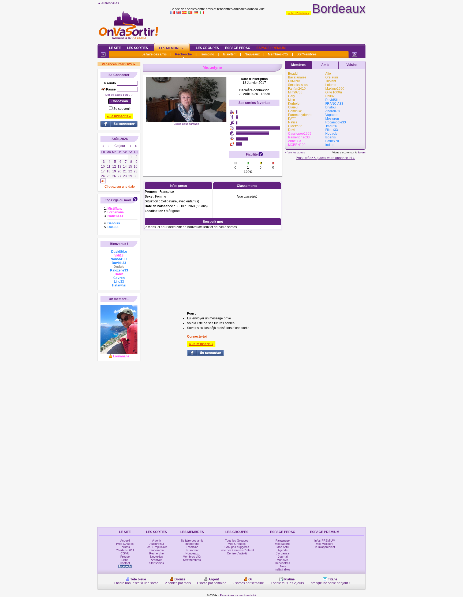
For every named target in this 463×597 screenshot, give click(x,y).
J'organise (282, 553)
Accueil (125, 540)
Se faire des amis (154, 54)
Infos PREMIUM (324, 540)
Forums (125, 547)
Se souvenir (122, 109)
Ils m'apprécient (325, 547)
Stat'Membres (306, 54)
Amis (325, 65)
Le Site (115, 48)
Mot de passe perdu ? (119, 94)
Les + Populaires (156, 547)
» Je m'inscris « (298, 13)
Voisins (351, 65)
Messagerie (282, 543)
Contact (125, 563)
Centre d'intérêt (237, 553)
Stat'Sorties (156, 563)
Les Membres (171, 48)
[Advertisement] (267, 28)
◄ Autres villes (108, 3)
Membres (298, 65)
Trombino (207, 54)
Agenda (282, 550)
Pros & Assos (125, 543)
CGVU (125, 553)
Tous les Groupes (236, 540)
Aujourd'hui (157, 543)
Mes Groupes (237, 543)
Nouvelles (156, 556)
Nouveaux (252, 54)
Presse (125, 556)
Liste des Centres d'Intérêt (237, 550)
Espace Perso (237, 48)
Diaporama (157, 550)
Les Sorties (137, 48)
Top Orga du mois (118, 200)
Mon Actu (283, 547)
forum (361, 152)
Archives (156, 559)
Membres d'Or (278, 54)
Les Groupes (207, 48)
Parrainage (282, 540)
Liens (124, 559)
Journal (282, 556)
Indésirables (282, 569)
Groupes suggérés (237, 547)
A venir (156, 540)
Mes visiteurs (324, 543)
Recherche (183, 54)
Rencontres (282, 563)
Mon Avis (283, 559)
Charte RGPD (125, 550)
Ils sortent (229, 54)
